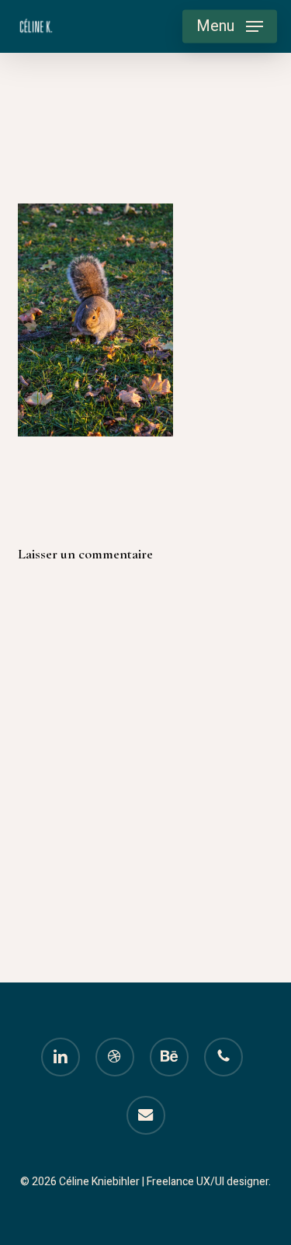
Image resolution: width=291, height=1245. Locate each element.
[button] (229, 26)
